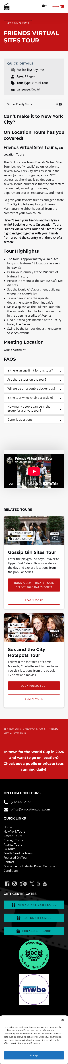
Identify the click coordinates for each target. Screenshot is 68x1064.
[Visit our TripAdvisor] (23, 884)
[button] (62, 1020)
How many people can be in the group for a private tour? (28, 408)
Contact (9, 862)
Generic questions (19, 420)
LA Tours (10, 849)
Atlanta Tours (13, 845)
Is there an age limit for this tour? (30, 370)
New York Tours (14, 831)
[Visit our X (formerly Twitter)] (32, 884)
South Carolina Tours (18, 853)
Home (8, 827)
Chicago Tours (13, 840)
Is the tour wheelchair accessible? (30, 398)
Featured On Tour (16, 858)
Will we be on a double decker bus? (31, 389)
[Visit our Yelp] (38, 884)
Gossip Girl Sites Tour (32, 552)
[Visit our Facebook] (7, 884)
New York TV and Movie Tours (27, 728)
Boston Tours (13, 836)
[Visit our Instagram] (14, 884)
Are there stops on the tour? (26, 379)
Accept (34, 1055)
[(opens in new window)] (34, 942)
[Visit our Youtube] (45, 884)
